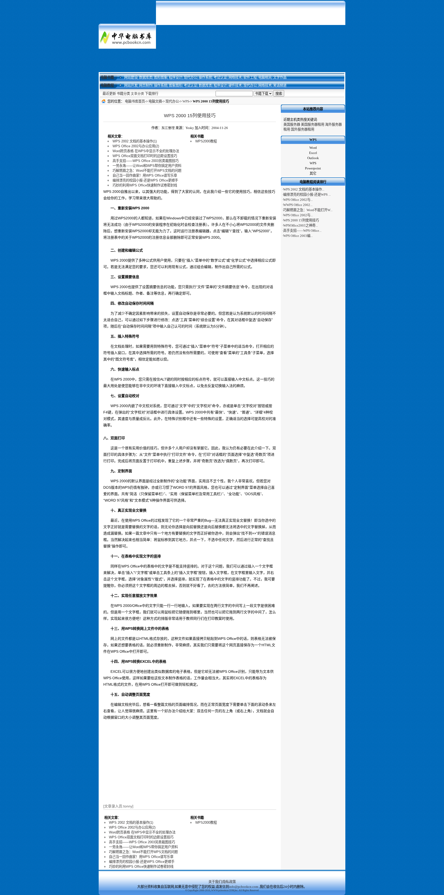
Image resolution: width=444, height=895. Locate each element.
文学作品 (279, 77)
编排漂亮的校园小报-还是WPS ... (307, 194)
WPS (185, 101)
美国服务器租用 (312, 124)
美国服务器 (291, 124)
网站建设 (130, 77)
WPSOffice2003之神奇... (300, 225)
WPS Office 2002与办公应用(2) (136, 146)
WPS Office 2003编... (298, 236)
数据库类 (145, 77)
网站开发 (130, 85)
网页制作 (145, 85)
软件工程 (250, 77)
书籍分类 (123, 94)
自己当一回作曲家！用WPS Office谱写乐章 (145, 175)
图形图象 (160, 77)
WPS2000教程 (206, 141)
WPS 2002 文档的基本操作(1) (135, 141)
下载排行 (151, 94)
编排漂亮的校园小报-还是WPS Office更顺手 (145, 180)
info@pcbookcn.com (243, 887)
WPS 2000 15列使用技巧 (190, 115)
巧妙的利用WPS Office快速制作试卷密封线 (145, 185)
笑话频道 (279, 85)
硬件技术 (235, 85)
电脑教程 (107, 85)
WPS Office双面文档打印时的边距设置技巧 (145, 156)
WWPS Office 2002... (297, 205)
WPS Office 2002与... (298, 200)
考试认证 (220, 77)
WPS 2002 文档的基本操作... (303, 189)
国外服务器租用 (302, 129)
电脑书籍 (107, 77)
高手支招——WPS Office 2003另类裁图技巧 (146, 161)
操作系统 (205, 77)
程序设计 (175, 77)
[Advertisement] (250, 36)
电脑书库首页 (135, 101)
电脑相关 (265, 77)
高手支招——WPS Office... (302, 231)
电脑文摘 (155, 101)
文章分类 (137, 94)
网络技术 (235, 77)
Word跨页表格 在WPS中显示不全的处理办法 (146, 151)
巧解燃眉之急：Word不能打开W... (307, 210)
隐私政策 (229, 882)
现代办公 (190, 77)
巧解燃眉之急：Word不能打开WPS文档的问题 (147, 171)
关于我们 (215, 882)
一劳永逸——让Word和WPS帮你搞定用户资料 (147, 166)
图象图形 (175, 85)
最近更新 (109, 94)
